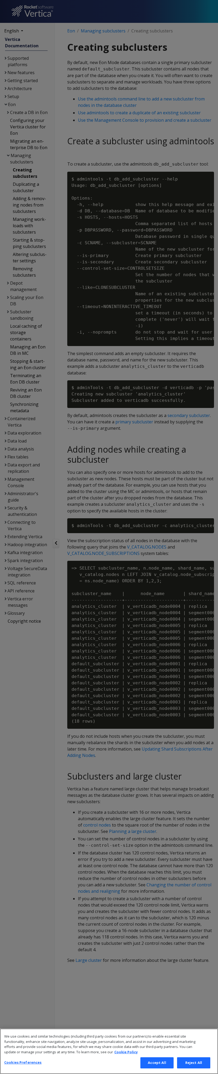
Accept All (157, 1062)
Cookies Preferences (22, 1062)
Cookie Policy (126, 1052)
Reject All (193, 1062)
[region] (109, 1051)
